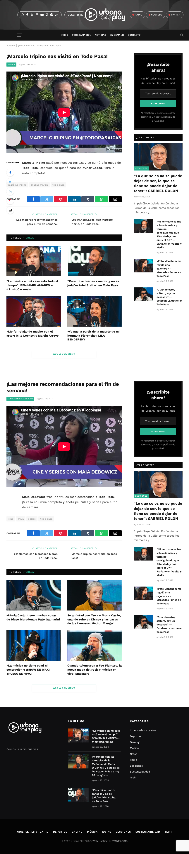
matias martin (39, 184)
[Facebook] (10, 172)
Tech (133, 777)
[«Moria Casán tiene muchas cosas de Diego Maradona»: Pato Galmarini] (33, 595)
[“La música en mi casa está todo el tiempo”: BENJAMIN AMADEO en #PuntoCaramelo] (33, 261)
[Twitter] (10, 182)
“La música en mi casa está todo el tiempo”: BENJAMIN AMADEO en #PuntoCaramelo (32, 285)
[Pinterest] (10, 200)
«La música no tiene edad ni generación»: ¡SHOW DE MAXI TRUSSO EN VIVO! (28, 669)
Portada (10, 45)
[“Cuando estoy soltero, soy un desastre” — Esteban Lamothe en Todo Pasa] (143, 294)
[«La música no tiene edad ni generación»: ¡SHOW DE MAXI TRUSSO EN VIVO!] (33, 645)
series (32, 518)
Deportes (135, 736)
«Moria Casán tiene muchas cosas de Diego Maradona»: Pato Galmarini (33, 617)
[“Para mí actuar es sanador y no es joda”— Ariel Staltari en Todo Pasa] (94, 261)
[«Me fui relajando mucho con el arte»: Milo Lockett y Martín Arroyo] (33, 311)
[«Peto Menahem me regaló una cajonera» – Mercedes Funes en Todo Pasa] (143, 265)
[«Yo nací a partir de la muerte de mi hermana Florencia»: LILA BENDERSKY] (94, 311)
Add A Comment (64, 353)
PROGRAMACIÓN (81, 35)
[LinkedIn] (10, 191)
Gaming (134, 742)
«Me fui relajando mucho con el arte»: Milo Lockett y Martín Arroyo (32, 333)
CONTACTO (134, 35)
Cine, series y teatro (20, 398)
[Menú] (19, 35)
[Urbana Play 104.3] (109, 14)
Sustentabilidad (140, 771)
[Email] (10, 210)
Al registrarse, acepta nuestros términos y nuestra (158, 117)
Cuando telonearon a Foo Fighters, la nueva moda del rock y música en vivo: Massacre (94, 669)
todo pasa (58, 184)
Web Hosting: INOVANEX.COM (109, 841)
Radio (133, 759)
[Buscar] (181, 35)
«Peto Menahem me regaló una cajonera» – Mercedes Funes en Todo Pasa (169, 268)
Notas (11, 64)
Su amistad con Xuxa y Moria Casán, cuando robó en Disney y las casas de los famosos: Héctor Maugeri (94, 619)
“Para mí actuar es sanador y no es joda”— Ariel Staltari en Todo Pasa (93, 283)
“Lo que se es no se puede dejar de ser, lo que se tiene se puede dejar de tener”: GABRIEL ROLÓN (158, 183)
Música (134, 748)
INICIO (64, 35)
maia (21, 518)
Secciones (141, 168)
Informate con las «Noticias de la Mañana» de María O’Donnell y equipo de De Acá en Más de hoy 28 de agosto (106, 766)
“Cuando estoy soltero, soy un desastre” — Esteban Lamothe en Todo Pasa (170, 297)
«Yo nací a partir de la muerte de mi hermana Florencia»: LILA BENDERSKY (93, 335)
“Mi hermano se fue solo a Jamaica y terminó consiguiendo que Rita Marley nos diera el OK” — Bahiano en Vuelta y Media (169, 234)
